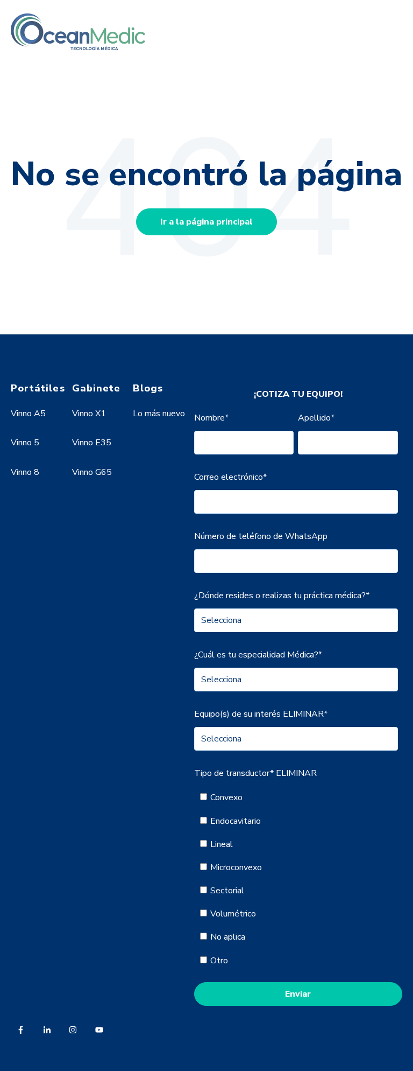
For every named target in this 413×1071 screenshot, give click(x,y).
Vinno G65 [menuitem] (92, 472)
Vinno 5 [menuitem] (25, 443)
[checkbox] (296, 879)
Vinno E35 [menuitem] (91, 443)
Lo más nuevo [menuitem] (159, 413)
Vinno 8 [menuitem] (25, 472)
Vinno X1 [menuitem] (89, 413)
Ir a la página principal (206, 222)
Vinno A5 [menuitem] (28, 413)
